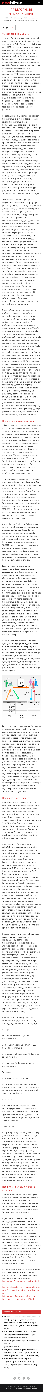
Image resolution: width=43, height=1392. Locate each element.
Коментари (19, 18)
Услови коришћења (28, 1386)
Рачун (19, 20)
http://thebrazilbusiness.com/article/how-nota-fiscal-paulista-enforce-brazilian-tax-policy (21, 1290)
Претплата (17, 1386)
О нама (10, 1386)
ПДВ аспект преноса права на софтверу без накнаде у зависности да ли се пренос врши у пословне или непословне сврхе (20, 1335)
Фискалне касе (33, 20)
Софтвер (24, 20)
